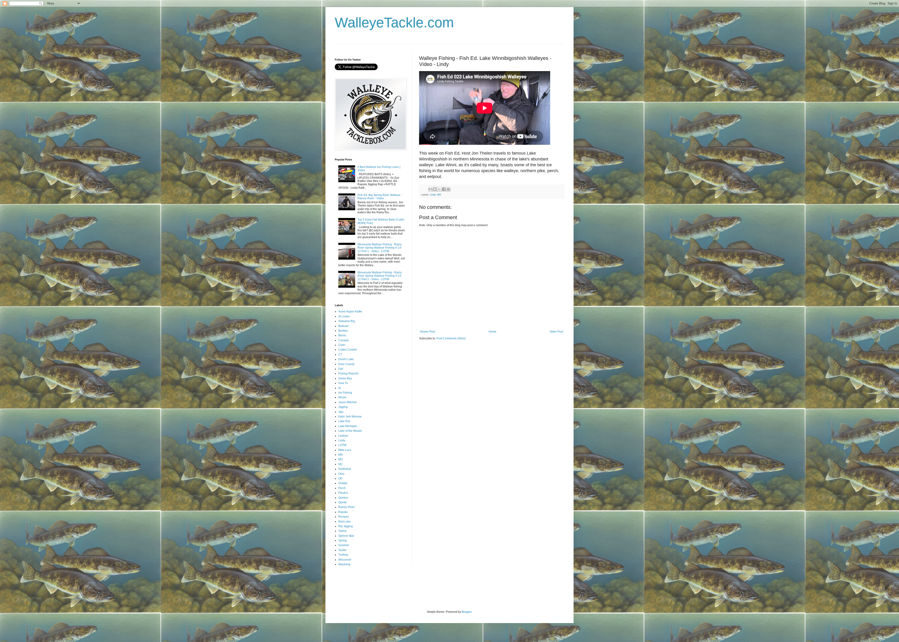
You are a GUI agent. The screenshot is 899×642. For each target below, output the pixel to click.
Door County (346, 364)
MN (439, 194)
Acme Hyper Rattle (350, 311)
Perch (342, 488)
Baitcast (343, 326)
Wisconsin (344, 559)
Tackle (342, 550)
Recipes (343, 516)
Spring (342, 540)
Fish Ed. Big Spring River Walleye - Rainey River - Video (379, 196)
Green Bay (345, 378)
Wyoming (344, 564)
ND (340, 464)
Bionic (342, 335)
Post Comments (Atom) (451, 338)
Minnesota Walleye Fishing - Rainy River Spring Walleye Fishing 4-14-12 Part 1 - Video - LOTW (379, 248)
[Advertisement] (420, 591)
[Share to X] (439, 189)
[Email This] (430, 189)
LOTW (342, 445)
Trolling (343, 554)
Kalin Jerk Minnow (350, 416)
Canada (343, 340)
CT (340, 354)
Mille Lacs (344, 450)
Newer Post (427, 331)
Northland (344, 469)
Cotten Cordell (347, 349)
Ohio (341, 473)
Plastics (343, 492)
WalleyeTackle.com (394, 22)
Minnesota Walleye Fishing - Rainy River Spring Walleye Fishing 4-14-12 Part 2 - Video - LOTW (379, 276)
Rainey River (346, 507)
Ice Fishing (345, 392)
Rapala (343, 512)
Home (492, 331)
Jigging (343, 407)
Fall (340, 368)
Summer (343, 545)
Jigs (340, 411)
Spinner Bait (346, 535)
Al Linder (344, 316)
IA (339, 388)
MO (340, 459)
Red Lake (344, 521)
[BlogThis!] (435, 189)
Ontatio (342, 483)
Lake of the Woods (350, 430)
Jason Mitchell (347, 402)
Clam (341, 345)
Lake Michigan (347, 426)
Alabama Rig (346, 321)
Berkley (343, 330)
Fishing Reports (348, 373)
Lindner (343, 435)
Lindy (433, 194)
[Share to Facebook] (444, 189)
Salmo (342, 531)
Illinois (342, 397)
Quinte (342, 502)
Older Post (556, 331)
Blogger (467, 611)
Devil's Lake (346, 359)
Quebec (343, 497)
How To (343, 383)
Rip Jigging (345, 526)
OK (340, 478)
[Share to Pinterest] (448, 189)
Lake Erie (344, 421)
